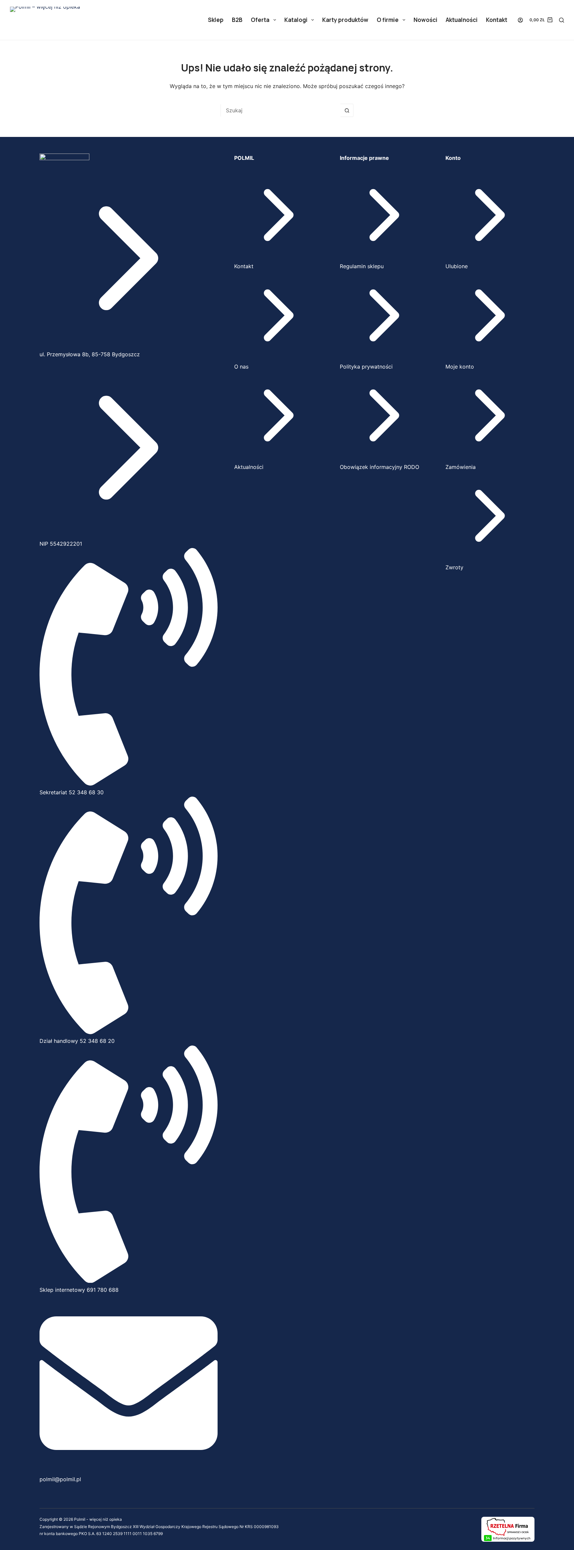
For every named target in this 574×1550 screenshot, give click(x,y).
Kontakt (496, 20)
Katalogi (296, 20)
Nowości (425, 20)
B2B (237, 20)
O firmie (388, 20)
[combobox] (280, 110)
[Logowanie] (520, 20)
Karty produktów (345, 20)
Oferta (260, 20)
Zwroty (454, 567)
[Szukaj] (561, 20)
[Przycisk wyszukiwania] (346, 110)
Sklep (216, 20)
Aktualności (462, 20)
